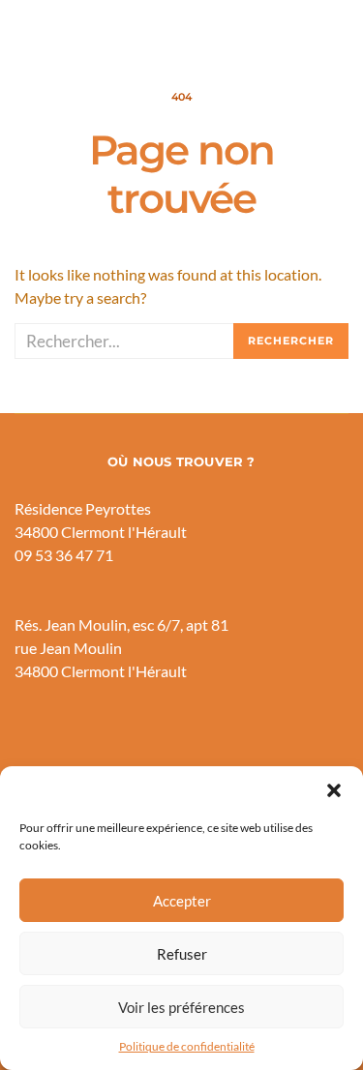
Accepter (182, 900)
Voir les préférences (181, 1007)
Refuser (182, 954)
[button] (334, 790)
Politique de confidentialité (187, 1046)
